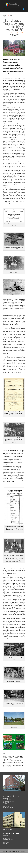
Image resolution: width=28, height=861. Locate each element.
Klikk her (5, 843)
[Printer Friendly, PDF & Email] (7, 16)
